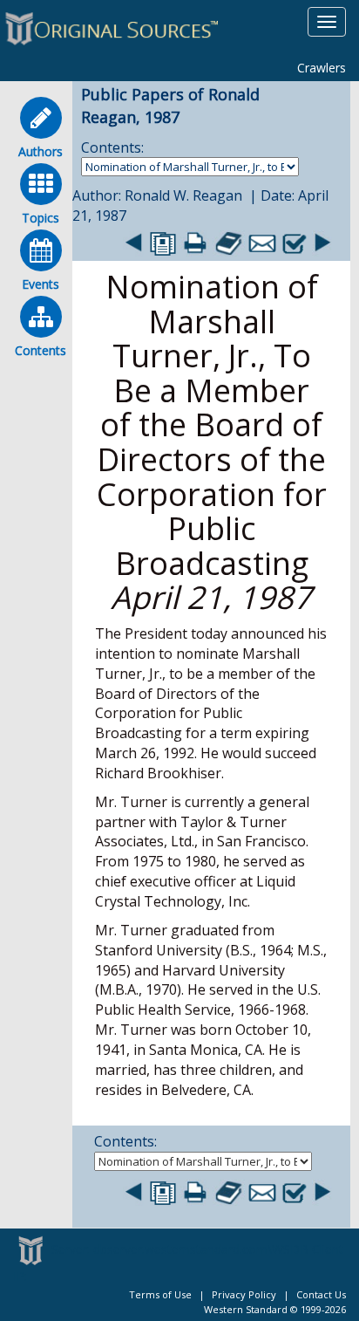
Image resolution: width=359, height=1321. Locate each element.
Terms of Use (160, 1294)
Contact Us (321, 1294)
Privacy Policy (244, 1294)
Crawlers (321, 67)
